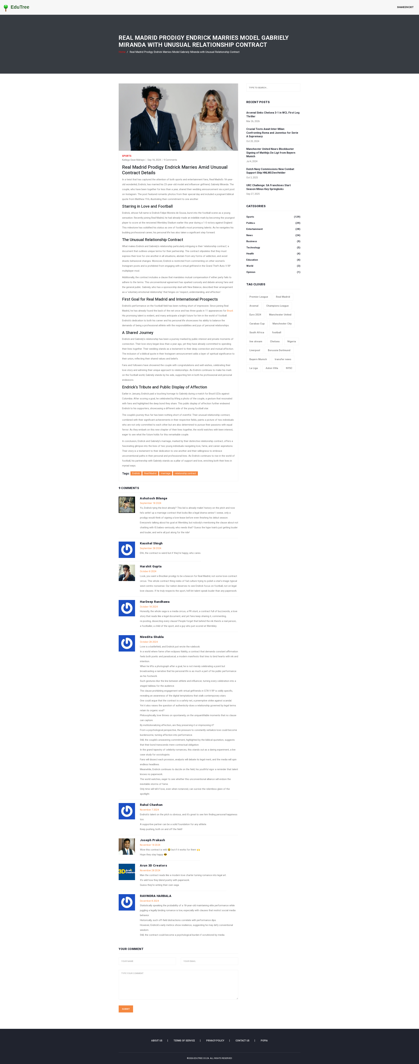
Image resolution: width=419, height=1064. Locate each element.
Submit (126, 1009)
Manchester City (282, 323)
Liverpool (254, 350)
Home (122, 52)
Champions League (277, 305)
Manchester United (280, 314)
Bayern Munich (258, 359)
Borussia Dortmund (279, 350)
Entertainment (273, 229)
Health (273, 253)
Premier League (258, 296)
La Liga (253, 368)
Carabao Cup (257, 323)
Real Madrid (150, 473)
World (273, 265)
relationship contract (185, 473)
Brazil (230, 310)
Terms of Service (184, 1040)
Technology (273, 247)
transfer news (283, 359)
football (276, 332)
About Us (156, 1040)
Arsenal (253, 305)
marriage (165, 473)
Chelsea (275, 341)
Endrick (136, 473)
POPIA (264, 1040)
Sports (126, 156)
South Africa (256, 332)
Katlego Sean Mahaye (133, 160)
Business (273, 241)
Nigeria (291, 341)
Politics (273, 223)
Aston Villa (272, 368)
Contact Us (243, 1040)
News (273, 235)
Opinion (273, 272)
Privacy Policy (215, 1040)
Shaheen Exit (405, 7)
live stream (255, 341)
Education (273, 259)
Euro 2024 (255, 314)
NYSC (289, 368)
